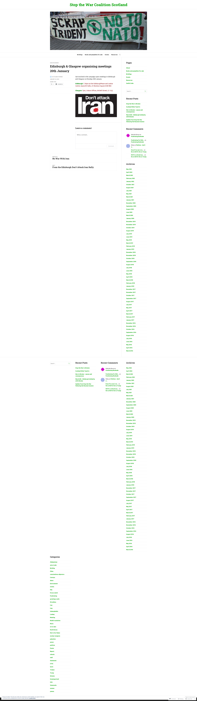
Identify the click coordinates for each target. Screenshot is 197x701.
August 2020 (130, 209)
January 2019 (130, 249)
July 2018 (129, 267)
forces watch (54, 593)
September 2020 (131, 206)
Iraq (51, 608)
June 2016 (129, 341)
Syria (51, 666)
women (52, 688)
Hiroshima (53, 602)
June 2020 (129, 212)
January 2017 (130, 320)
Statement (53, 660)
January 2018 (130, 286)
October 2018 (130, 258)
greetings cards (54, 599)
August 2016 (130, 335)
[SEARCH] (120, 55)
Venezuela (53, 685)
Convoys (52, 577)
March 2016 (129, 351)
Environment (54, 583)
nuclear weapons (55, 636)
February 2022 (130, 178)
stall (51, 657)
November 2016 (131, 326)
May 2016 (129, 344)
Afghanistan (53, 562)
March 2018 (129, 280)
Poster (52, 648)
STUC (51, 663)
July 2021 (129, 190)
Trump (52, 673)
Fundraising (53, 596)
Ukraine (52, 676)
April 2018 (129, 277)
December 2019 (130, 221)
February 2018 (130, 283)
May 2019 (129, 240)
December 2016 (130, 323)
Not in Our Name (55, 633)
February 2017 (130, 317)
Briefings (79, 54)
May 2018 (129, 274)
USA (51, 682)
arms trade (53, 565)
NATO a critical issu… (137, 155)
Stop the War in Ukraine (133, 103)
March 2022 (129, 175)
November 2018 (131, 255)
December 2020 (130, 203)
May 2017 (129, 307)
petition (52, 645)
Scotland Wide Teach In (133, 107)
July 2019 (129, 234)
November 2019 (131, 224)
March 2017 (129, 314)
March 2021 (129, 197)
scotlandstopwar (57, 76)
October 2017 (130, 295)
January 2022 (130, 181)
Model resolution (55, 620)
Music (51, 623)
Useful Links (130, 83)
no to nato (53, 626)
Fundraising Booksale (137, 136)
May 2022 (129, 169)
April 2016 (129, 347)
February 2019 (130, 246)
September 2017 (131, 298)
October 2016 (130, 329)
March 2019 (129, 243)
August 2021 (130, 187)
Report (52, 651)
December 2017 (130, 289)
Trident (52, 670)
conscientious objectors (57, 574)
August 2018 (130, 264)
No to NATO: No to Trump (138, 152)
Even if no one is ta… (137, 150)
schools (52, 654)
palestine (53, 639)
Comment (111, 146)
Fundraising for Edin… (137, 140)
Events (107, 54)
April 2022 (129, 172)
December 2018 (130, 252)
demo (51, 580)
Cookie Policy (32, 698)
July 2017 (129, 304)
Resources (114, 54)
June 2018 (129, 270)
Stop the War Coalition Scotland (98, 4)
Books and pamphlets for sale (94, 54)
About (128, 68)
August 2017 (130, 301)
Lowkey (52, 614)
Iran (51, 605)
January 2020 (130, 218)
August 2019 (130, 230)
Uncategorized (54, 62)
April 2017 (129, 311)
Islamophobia (54, 611)
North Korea (53, 629)
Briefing (52, 568)
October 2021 (130, 184)
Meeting (52, 617)
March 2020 (129, 215)
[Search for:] (136, 91)
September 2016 (131, 332)
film (51, 589)
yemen (52, 691)
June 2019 (129, 237)
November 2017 (131, 292)
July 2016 (129, 338)
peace (52, 642)
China (51, 571)
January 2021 (130, 200)
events (52, 586)
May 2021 (129, 193)
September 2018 (131, 261)
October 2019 (130, 227)
